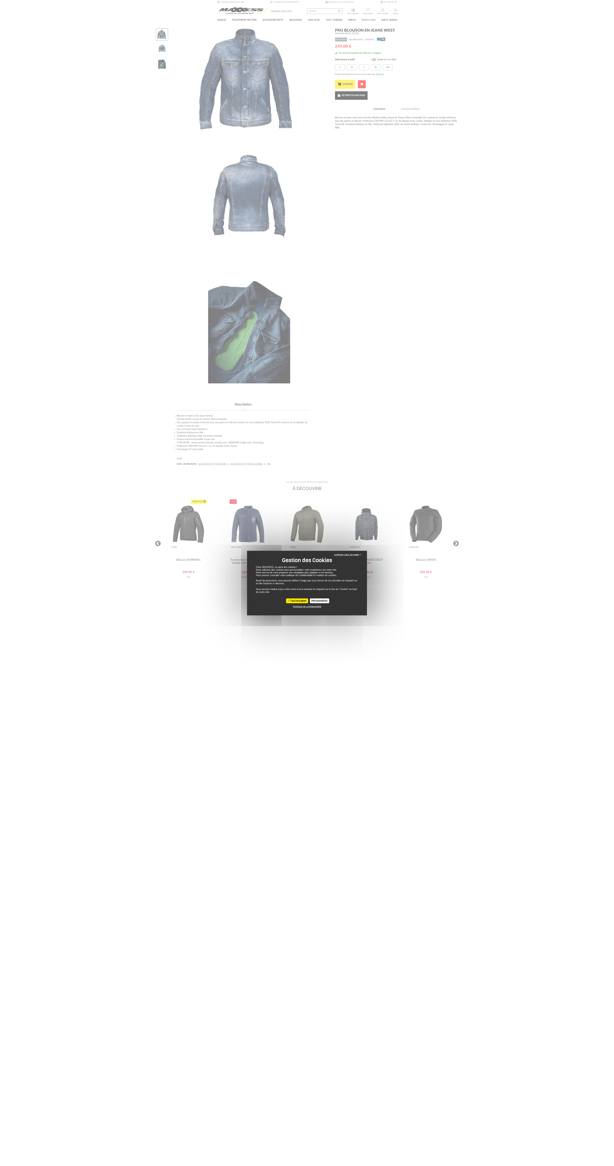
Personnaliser (319, 600)
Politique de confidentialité (307, 606)
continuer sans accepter (346, 554)
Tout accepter (298, 600)
